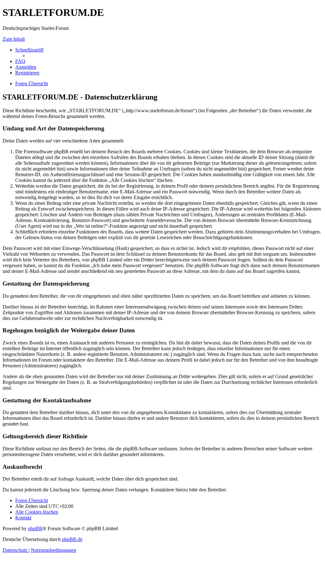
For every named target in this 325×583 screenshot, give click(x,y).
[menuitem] (20, 61)
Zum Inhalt (14, 39)
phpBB (35, 528)
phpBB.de (72, 539)
